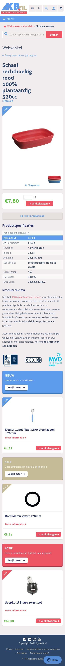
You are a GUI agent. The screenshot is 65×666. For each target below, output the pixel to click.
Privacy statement (15, 648)
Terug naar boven (34, 658)
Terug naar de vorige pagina (20, 55)
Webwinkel (13, 26)
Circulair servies (45, 26)
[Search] (45, 8)
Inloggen (53, 8)
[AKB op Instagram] (35, 639)
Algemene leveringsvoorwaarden (43, 648)
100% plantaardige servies (26, 297)
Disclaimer (22, 653)
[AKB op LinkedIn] (30, 639)
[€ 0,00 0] (61, 8)
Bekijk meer (15, 387)
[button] (39, 203)
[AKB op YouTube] (40, 639)
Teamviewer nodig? (39, 653)
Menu (10, 19)
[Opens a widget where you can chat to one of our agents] (52, 660)
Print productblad (34, 215)
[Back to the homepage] (14, 8)
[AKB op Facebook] (25, 639)
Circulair (28, 26)
